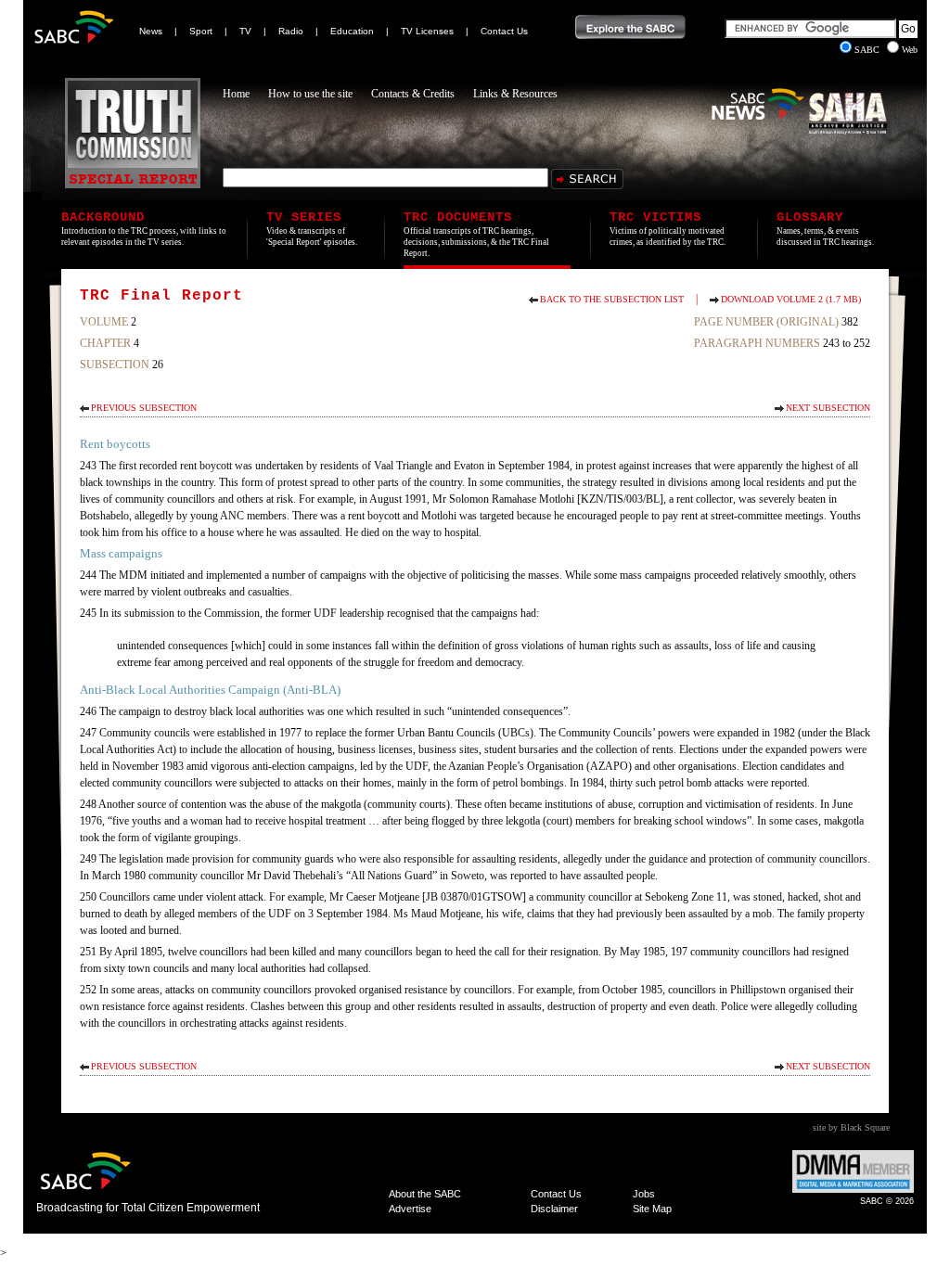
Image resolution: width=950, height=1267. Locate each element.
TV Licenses (427, 31)
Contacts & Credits (413, 93)
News (150, 31)
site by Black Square (851, 1127)
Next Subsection (828, 408)
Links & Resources (515, 93)
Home (236, 93)
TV (245, 31)
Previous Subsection (144, 408)
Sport (200, 31)
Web (910, 50)
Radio (290, 31)
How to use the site (310, 93)
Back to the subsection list (612, 299)
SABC (868, 50)
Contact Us (504, 31)
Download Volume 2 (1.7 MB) (791, 299)
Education (352, 31)
